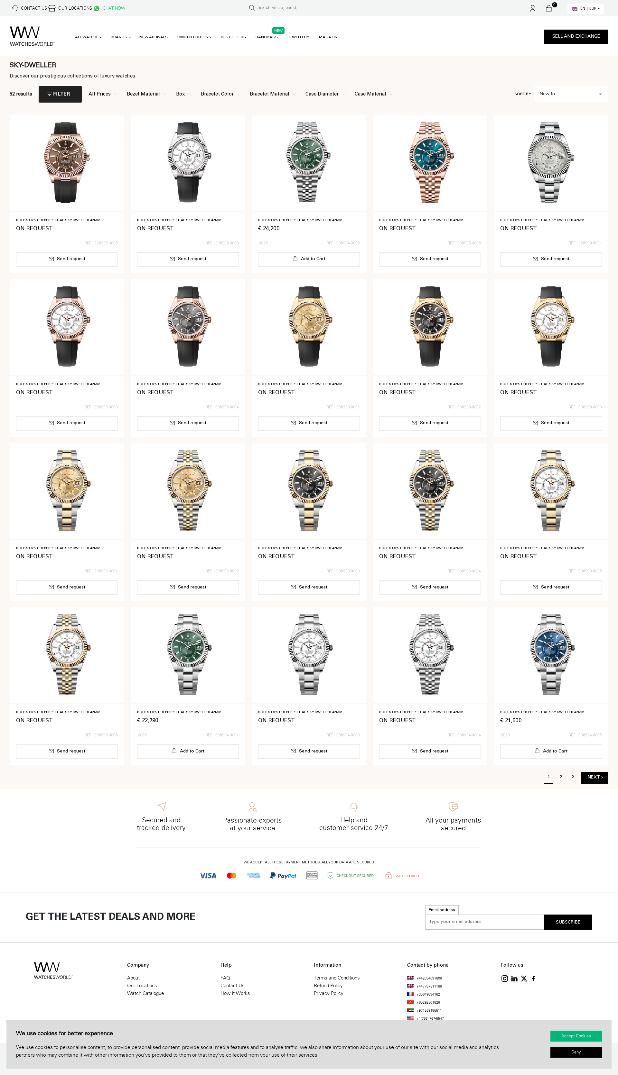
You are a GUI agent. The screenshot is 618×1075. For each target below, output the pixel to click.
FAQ (225, 978)
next (593, 777)
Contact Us (232, 985)
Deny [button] (576, 1052)
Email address (442, 910)
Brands (119, 37)
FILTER (61, 94)
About (133, 978)
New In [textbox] (547, 94)
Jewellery (298, 37)
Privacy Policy (328, 993)
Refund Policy (328, 985)
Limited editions (194, 37)
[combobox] (571, 94)
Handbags (267, 37)
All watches (88, 37)
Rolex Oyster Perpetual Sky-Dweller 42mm (58, 220)
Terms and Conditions (337, 978)
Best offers (233, 37)
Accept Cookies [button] (576, 1036)
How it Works (235, 993)
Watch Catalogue (145, 993)
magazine (329, 37)
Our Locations (142, 985)
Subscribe (568, 922)
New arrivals (153, 37)
